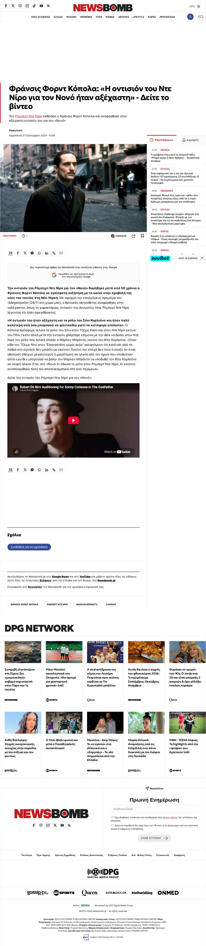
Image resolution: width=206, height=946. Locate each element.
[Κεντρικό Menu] (201, 17)
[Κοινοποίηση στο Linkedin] (46, 253)
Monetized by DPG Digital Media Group (114, 905)
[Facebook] (6, 6)
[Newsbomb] (51, 814)
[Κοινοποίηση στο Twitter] (25, 253)
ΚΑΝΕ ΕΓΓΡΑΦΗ (151, 838)
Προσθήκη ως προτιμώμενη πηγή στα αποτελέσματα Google (76, 275)
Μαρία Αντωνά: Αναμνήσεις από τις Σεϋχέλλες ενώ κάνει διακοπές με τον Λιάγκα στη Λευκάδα (144, 748)
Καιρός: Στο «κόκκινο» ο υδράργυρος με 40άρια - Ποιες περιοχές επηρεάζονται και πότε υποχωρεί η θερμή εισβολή (174, 239)
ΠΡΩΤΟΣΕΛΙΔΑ (167, 17)
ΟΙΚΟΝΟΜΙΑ (86, 17)
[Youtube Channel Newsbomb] (41, 6)
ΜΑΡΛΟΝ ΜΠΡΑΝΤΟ (86, 604)
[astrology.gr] (116, 893)
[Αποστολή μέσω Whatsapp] (39, 253)
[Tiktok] (34, 6)
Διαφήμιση (179, 855)
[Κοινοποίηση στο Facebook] (18, 253)
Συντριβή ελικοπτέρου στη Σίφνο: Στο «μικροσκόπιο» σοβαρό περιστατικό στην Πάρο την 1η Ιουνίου (20, 679)
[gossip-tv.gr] (37, 893)
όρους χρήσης (170, 817)
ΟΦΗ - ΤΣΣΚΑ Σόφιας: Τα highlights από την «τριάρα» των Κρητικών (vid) (183, 746)
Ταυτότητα (26, 855)
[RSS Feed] (48, 6)
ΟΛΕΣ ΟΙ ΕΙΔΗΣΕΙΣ (40, 17)
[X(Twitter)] (13, 6)
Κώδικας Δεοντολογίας (91, 855)
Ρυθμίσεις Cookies (117, 855)
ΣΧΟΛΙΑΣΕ (121, 236)
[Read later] (142, 236)
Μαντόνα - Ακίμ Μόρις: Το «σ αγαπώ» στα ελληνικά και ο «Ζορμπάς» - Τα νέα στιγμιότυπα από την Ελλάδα (102, 750)
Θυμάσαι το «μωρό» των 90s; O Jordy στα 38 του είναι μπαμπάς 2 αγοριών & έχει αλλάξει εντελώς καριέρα (185, 677)
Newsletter (35, 586)
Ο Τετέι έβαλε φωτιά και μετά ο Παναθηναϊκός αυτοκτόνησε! (62, 744)
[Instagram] (27, 6)
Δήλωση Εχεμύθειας (65, 855)
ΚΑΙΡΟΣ (152, 17)
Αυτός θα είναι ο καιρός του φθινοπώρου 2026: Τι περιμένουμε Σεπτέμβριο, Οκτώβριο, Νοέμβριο (144, 677)
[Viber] (20, 6)
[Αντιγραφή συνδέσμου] (133, 236)
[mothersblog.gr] (142, 893)
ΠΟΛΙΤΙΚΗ (71, 17)
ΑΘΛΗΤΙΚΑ (123, 17)
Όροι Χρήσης (43, 855)
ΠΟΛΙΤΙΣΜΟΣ (10, 235)
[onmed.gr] (168, 893)
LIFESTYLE (138, 17)
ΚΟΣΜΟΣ (110, 17)
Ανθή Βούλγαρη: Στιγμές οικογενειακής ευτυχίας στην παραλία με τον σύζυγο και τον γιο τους (20, 748)
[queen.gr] (90, 893)
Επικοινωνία (162, 855)
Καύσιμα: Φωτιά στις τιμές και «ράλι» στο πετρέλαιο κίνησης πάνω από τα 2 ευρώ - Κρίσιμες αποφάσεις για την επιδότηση (174, 198)
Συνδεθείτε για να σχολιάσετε (29, 547)
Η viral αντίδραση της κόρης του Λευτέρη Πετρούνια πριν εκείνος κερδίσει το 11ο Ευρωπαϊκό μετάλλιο (103, 677)
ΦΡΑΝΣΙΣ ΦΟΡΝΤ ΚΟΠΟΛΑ (24, 604)
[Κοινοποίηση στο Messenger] (32, 253)
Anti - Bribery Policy (141, 855)
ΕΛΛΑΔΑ (58, 17)
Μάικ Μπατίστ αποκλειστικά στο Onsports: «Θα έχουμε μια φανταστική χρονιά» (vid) (61, 677)
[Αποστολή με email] (61, 253)
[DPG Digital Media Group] (103, 873)
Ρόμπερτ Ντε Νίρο (28, 116)
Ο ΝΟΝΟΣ (111, 604)
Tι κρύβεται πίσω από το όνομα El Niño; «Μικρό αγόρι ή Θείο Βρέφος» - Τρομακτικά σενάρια (175, 158)
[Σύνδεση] (190, 17)
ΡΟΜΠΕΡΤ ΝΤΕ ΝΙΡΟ (57, 604)
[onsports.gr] (63, 893)
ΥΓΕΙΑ (99, 17)
